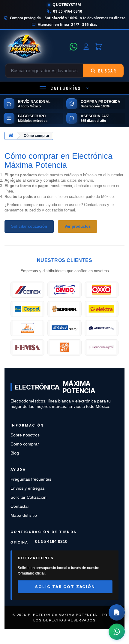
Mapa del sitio (23, 515)
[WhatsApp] (73, 47)
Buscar (107, 71)
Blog (14, 453)
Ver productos (77, 226)
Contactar (19, 506)
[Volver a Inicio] (10, 136)
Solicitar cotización (29, 226)
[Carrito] (99, 47)
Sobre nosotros (25, 435)
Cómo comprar (24, 444)
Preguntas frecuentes (30, 479)
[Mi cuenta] (86, 47)
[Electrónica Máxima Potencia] (35, 46)
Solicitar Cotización (28, 497)
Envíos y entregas (27, 488)
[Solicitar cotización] (117, 612)
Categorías (65, 88)
